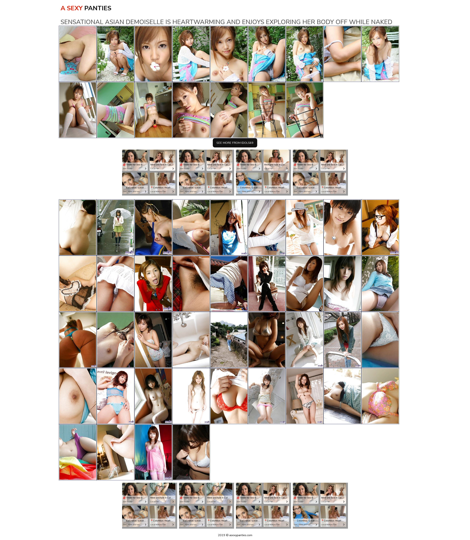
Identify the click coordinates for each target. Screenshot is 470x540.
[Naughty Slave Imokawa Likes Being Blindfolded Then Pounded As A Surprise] (153, 227)
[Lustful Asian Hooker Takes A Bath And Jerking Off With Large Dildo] (153, 340)
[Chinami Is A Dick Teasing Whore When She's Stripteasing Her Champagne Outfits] (78, 284)
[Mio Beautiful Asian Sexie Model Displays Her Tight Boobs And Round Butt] (78, 227)
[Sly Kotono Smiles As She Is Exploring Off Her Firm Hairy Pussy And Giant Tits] (115, 396)
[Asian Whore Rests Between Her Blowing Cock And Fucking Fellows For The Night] (153, 284)
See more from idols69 (235, 143)
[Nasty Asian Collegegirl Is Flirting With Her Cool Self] (267, 396)
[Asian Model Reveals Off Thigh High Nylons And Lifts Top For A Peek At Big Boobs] (191, 452)
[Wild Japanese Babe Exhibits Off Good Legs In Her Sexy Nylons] (229, 284)
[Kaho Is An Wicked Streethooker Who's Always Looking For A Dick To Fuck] (78, 452)
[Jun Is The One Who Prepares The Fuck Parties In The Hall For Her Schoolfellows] (380, 284)
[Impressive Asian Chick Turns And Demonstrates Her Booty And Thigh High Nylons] (115, 284)
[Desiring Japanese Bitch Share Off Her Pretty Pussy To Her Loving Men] (115, 452)
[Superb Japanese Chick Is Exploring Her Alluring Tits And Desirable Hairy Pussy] (304, 340)
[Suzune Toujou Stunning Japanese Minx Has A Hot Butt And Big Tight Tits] (267, 340)
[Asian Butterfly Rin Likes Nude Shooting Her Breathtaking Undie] (380, 340)
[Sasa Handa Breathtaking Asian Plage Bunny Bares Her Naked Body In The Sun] (342, 227)
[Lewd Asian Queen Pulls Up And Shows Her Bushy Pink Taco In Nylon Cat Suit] (78, 340)
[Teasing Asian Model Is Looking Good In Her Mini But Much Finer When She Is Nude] (153, 396)
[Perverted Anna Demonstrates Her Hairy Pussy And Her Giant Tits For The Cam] (380, 396)
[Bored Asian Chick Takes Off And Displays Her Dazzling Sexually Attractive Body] (229, 227)
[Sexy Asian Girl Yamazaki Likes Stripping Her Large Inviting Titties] (380, 227)
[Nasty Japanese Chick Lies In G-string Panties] (342, 340)
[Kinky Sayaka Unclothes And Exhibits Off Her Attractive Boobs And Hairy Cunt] (229, 396)
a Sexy (86, 8)
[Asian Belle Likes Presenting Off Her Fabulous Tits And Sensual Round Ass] (191, 284)
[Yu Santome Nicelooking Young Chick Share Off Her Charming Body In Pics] (304, 227)
